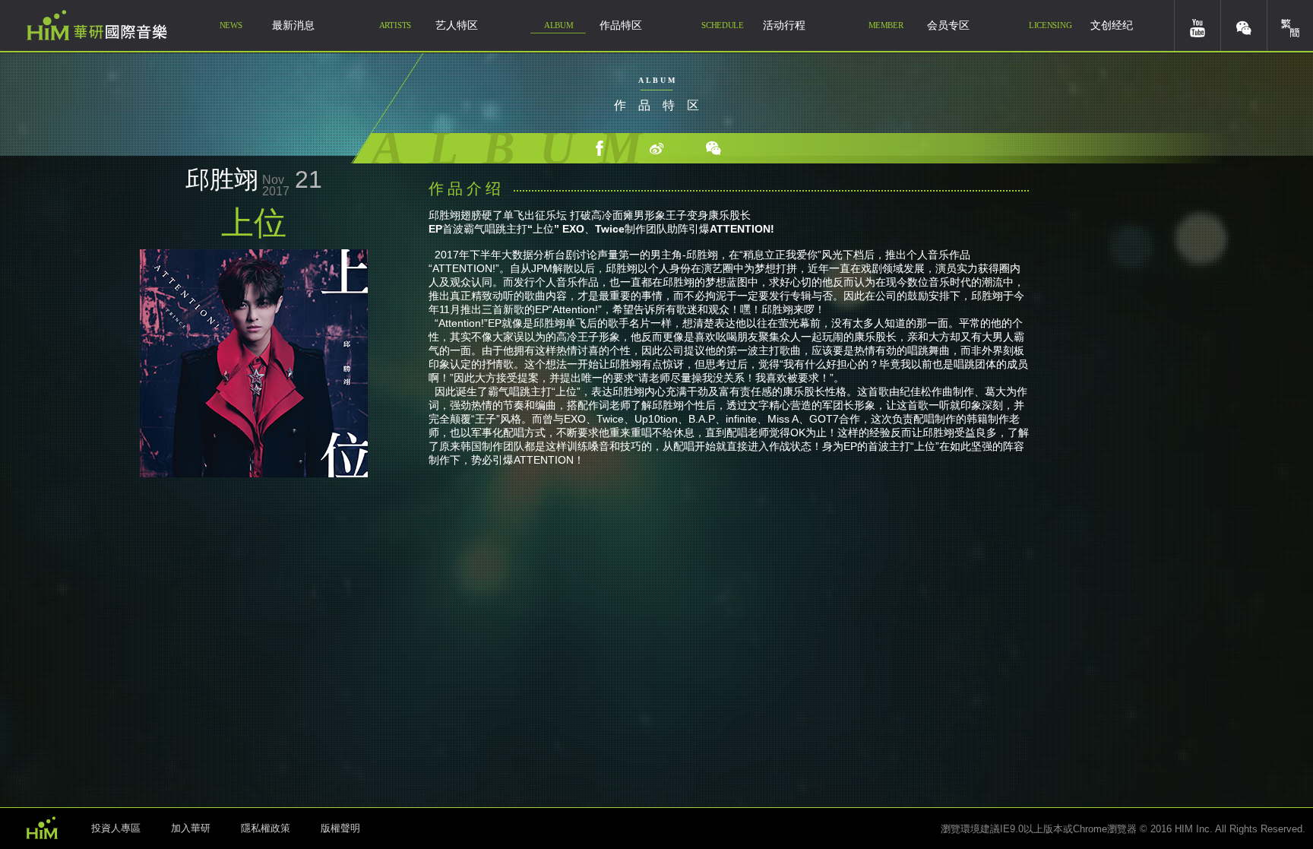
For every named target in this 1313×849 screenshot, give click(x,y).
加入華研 (190, 828)
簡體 (1290, 25)
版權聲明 (340, 828)
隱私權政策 (265, 828)
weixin (1244, 25)
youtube (1197, 25)
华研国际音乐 (97, 25)
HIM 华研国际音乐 (42, 827)
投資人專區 (116, 828)
